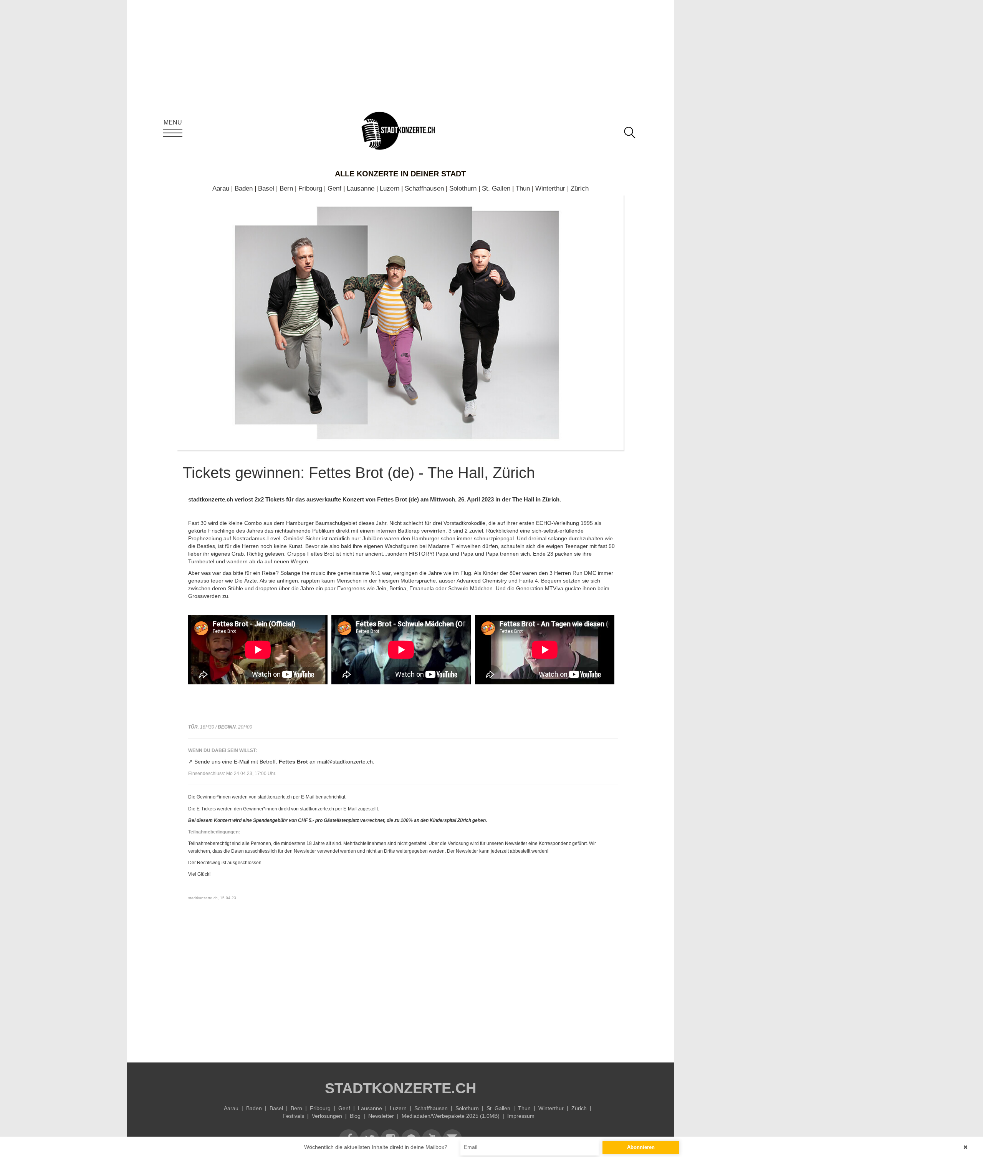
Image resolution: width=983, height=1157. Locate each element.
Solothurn (463, 188)
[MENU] (172, 133)
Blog (355, 1116)
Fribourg (310, 188)
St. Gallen (496, 188)
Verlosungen (327, 1116)
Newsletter (381, 1116)
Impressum (521, 1116)
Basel (266, 188)
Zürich (580, 188)
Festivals (293, 1116)
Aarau (220, 188)
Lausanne (360, 188)
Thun (523, 188)
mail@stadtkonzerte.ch (345, 762)
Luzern (389, 188)
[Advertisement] (403, 982)
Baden (244, 188)
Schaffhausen (424, 188)
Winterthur (550, 188)
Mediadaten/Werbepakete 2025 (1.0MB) (451, 1116)
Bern (286, 188)
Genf (334, 188)
